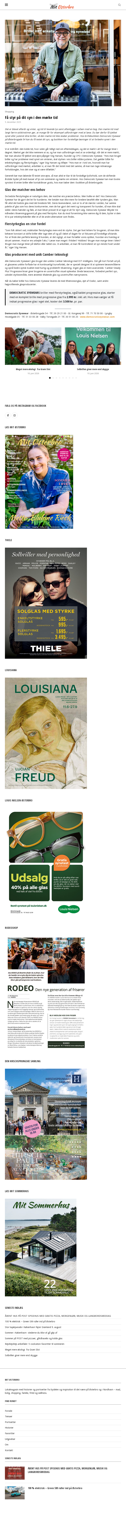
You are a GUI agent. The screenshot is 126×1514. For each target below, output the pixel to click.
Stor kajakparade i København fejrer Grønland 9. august (33, 1327)
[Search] (119, 5)
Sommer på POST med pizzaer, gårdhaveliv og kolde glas (33, 1338)
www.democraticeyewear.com (97, 317)
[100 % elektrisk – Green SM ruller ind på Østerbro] (15, 1492)
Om (6, 1444)
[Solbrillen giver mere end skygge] (93, 346)
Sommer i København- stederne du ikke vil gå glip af (31, 1332)
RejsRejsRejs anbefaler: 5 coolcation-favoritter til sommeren (34, 1344)
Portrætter (10, 1422)
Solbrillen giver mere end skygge (93, 369)
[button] (9, 353)
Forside (8, 1411)
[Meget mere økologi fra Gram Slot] (33, 346)
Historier (9, 1427)
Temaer (8, 1416)
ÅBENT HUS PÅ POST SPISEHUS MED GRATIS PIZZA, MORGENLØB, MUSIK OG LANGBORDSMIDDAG (58, 1316)
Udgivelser (10, 1439)
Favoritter (10, 1433)
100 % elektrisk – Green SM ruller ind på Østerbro (30, 1321)
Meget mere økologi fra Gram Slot (33, 369)
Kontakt (9, 1450)
